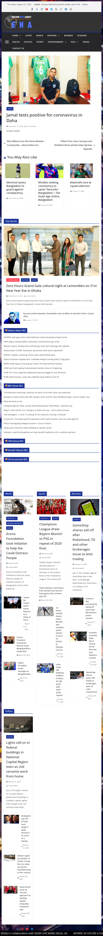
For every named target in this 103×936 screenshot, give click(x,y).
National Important (14, 523)
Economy (82, 35)
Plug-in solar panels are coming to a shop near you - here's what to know (36, 410)
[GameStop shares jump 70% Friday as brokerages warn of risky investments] (77, 685)
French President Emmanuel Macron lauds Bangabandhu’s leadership (24, 644)
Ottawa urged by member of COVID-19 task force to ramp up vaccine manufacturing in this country (24, 864)
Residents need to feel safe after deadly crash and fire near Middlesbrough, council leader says (47, 397)
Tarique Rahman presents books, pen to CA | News (64, 4)
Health (16, 42)
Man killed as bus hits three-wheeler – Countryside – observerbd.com (26, 143)
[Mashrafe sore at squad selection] (81, 165)
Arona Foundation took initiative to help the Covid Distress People (17, 546)
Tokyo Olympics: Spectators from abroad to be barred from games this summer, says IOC (51, 592)
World (39, 35)
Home (15, 35)
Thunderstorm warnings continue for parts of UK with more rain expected (37, 392)
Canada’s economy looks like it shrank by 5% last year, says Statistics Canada (93, 645)
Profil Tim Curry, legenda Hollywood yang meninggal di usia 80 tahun (35, 372)
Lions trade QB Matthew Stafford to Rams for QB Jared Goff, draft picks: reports (60, 679)
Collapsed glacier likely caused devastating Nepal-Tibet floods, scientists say (38, 405)
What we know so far (13, 401)
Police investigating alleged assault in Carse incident (27, 423)
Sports (40, 42)
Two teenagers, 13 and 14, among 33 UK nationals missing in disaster (35, 414)
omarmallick (31, 126)
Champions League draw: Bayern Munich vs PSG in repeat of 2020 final (50, 536)
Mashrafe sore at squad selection (80, 184)
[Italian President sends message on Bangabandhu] (10, 672)
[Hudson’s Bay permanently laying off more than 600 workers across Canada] (77, 612)
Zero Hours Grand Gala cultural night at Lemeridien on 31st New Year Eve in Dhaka (51, 288)
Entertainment (55, 42)
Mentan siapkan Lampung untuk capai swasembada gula (29, 355)
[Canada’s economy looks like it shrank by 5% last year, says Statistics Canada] (78, 649)
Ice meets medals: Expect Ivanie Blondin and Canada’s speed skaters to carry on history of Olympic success (60, 628)
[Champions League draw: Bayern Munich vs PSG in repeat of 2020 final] (51, 506)
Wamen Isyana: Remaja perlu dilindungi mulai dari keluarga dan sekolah (36, 346)
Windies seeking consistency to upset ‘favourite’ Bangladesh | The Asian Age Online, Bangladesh (49, 191)
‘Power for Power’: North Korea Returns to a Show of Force (26, 608)
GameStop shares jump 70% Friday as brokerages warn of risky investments (91, 682)
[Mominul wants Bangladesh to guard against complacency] (18, 165)
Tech (73, 42)
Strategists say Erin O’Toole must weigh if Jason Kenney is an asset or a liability (26, 828)
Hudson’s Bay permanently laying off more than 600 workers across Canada (91, 608)
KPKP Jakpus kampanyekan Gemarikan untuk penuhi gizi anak (31, 341)
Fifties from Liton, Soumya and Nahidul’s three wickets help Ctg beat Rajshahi (73, 145)
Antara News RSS (17, 330)
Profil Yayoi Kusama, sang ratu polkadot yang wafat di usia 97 (31, 377)
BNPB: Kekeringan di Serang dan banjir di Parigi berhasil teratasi (33, 363)
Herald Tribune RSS (18, 450)
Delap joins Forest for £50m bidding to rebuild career (28, 428)
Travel (86, 42)
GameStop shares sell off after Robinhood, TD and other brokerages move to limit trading (84, 542)
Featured (25, 280)
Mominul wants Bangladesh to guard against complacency (16, 188)
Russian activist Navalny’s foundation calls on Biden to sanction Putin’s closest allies (58, 315)
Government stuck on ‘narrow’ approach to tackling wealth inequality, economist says (25, 898)
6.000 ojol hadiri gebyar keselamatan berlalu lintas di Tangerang (33, 368)
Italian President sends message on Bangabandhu (24, 668)
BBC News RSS (15, 385)
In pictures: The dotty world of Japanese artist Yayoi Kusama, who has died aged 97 (41, 419)
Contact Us (18, 48)
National (52, 35)
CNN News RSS (15, 441)
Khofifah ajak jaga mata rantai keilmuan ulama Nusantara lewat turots (35, 337)
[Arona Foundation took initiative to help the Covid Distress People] (18, 506)
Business (68, 35)
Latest (28, 35)
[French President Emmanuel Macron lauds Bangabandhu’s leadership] (9, 646)
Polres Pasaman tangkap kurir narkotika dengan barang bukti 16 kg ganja (37, 359)
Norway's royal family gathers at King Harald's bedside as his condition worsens (40, 432)
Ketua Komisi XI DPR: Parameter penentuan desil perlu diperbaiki (33, 350)
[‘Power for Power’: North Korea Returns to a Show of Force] (12, 613)
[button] (19, 35)
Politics (28, 42)
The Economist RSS (17, 459)
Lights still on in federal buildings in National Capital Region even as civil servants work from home (18, 759)
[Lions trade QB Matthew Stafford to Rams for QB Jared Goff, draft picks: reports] (45, 683)
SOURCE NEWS (13, 131)
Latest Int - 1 (11, 518)
